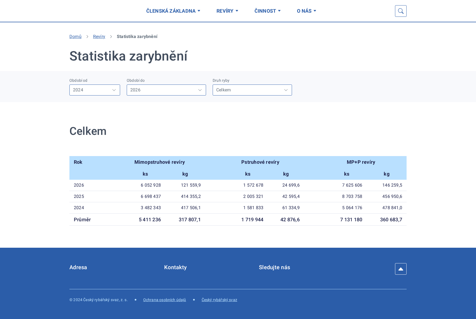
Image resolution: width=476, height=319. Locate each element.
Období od (78, 80)
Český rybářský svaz (219, 300)
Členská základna (171, 11)
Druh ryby (221, 80)
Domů (75, 36)
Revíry (225, 11)
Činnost (265, 11)
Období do (136, 80)
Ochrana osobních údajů (164, 300)
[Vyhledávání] (401, 11)
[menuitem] (174, 11)
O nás (304, 11)
